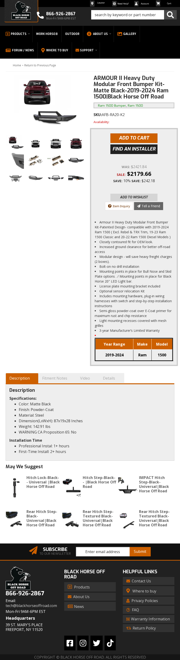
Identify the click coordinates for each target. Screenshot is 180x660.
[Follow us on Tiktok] (110, 643)
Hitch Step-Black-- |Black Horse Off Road (99, 482)
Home (17, 65)
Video (85, 378)
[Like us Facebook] (69, 643)
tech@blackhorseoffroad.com (31, 605)
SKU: (98, 114)
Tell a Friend (151, 206)
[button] (134, 14)
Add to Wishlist (134, 197)
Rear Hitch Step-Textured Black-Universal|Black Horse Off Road (98, 518)
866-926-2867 (25, 593)
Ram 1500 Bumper (112, 106)
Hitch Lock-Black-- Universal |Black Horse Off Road (43, 482)
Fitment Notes (54, 378)
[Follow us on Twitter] (96, 643)
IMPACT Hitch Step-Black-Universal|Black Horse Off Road (154, 484)
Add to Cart (134, 138)
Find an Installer (134, 149)
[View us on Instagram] (83, 643)
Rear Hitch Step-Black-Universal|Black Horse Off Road (41, 518)
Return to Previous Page (40, 65)
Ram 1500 (135, 106)
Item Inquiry (121, 206)
